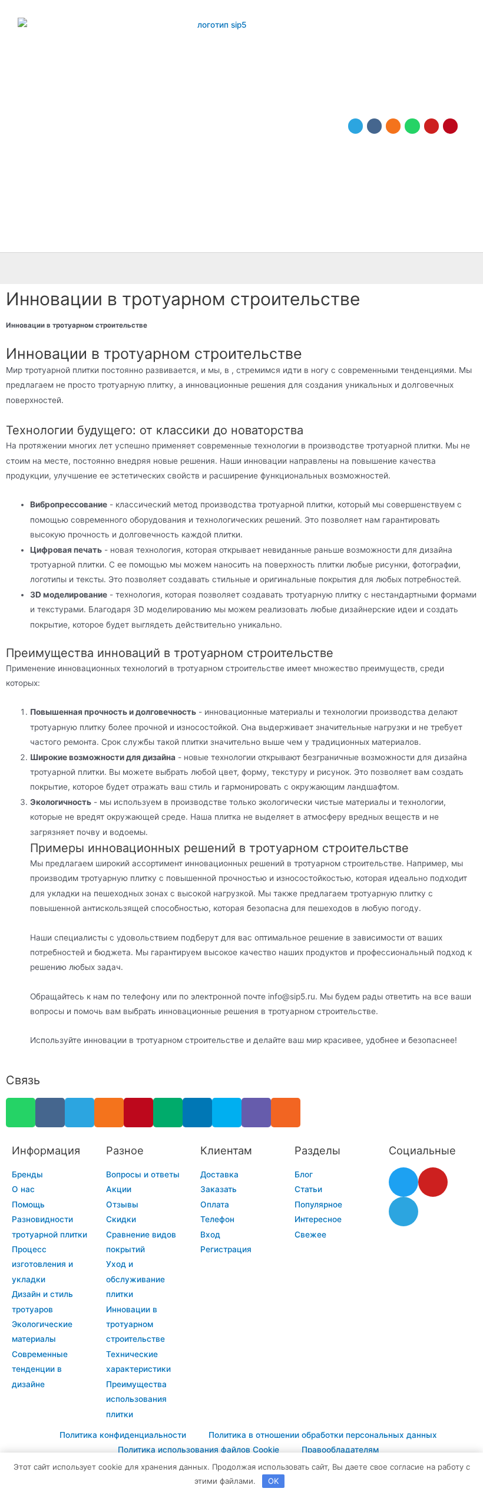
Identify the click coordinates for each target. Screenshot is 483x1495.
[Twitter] (403, 1182)
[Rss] (285, 1112)
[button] (469, 268)
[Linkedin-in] (197, 1112)
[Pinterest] (450, 125)
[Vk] (374, 125)
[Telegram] (355, 125)
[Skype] (227, 1112)
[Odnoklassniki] (393, 125)
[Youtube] (431, 125)
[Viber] (256, 1112)
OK (273, 1481)
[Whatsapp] (412, 125)
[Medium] (168, 1112)
